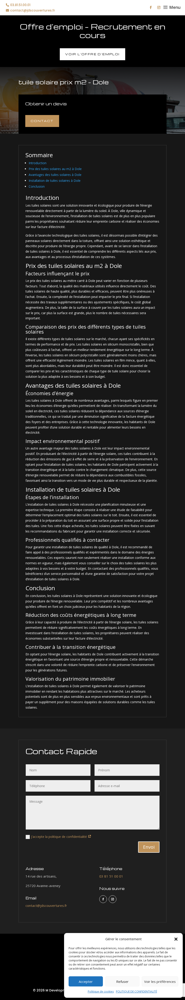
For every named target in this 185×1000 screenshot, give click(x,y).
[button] (176, 939)
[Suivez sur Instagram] (159, 7)
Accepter (86, 981)
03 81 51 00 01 (111, 876)
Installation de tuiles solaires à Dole (55, 180)
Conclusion (37, 186)
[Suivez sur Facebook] (151, 7)
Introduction (37, 163)
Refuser (122, 981)
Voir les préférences (160, 981)
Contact (42, 121)
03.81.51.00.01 (20, 5)
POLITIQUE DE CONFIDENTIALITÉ (136, 991)
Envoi (149, 847)
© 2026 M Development (52, 990)
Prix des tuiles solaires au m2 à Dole (55, 169)
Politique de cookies (101, 991)
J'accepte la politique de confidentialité (59, 836)
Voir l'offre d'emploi (92, 54)
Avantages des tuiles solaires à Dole (55, 175)
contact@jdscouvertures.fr (32, 10)
